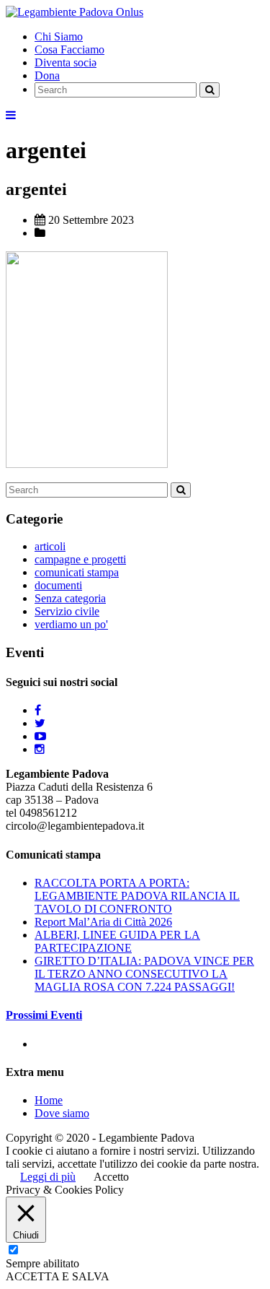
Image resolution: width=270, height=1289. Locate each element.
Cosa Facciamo (69, 49)
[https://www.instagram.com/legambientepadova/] (40, 749)
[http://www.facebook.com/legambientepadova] (38, 710)
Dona (47, 75)
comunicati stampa (77, 572)
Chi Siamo (59, 36)
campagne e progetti (80, 559)
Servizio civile (67, 611)
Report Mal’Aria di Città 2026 (103, 922)
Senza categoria (70, 598)
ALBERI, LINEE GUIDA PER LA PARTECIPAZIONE (117, 941)
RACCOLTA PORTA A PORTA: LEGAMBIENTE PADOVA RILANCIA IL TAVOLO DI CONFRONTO (137, 896)
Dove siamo (62, 1113)
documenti (58, 585)
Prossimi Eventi (44, 1015)
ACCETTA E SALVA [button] (57, 1276)
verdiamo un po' (71, 624)
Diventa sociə (65, 62)
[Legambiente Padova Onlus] (74, 12)
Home (49, 1100)
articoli (50, 546)
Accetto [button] (111, 1177)
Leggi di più (48, 1177)
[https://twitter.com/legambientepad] (40, 723)
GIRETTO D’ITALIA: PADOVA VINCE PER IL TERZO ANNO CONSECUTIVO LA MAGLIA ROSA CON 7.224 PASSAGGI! (144, 974)
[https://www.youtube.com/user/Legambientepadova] (40, 736)
